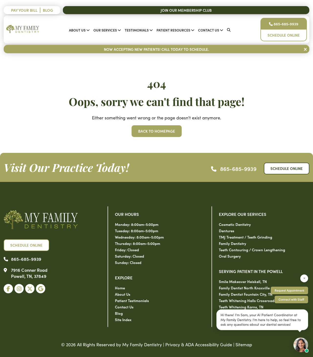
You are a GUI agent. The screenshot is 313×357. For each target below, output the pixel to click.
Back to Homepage (156, 131)
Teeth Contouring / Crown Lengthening (252, 249)
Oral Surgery (230, 256)
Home (120, 287)
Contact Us (208, 30)
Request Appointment (289, 290)
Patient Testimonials (132, 300)
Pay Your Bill (24, 10)
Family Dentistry (232, 243)
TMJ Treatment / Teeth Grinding (245, 237)
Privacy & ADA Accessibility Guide (198, 344)
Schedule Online (284, 35)
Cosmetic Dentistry (235, 224)
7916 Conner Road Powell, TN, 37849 (29, 273)
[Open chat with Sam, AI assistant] (300, 344)
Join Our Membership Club (186, 10)
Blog (48, 10)
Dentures (226, 230)
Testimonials (137, 30)
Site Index (123, 319)
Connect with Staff (291, 299)
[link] (8, 288)
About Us (77, 30)
